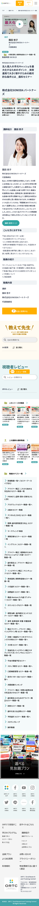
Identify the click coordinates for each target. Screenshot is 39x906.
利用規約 (6, 866)
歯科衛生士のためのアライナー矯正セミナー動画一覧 (18, 699)
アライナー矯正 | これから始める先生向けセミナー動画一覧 (18, 489)
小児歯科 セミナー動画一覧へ (18, 586)
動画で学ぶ (11, 10)
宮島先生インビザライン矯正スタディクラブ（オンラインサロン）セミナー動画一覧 (18, 653)
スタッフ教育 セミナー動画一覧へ (19, 666)
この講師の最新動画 (16, 440)
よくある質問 (7, 858)
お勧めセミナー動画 (15, 510)
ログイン (29, 3)
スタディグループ (13, 722)
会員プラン (6, 854)
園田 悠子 (13, 39)
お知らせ (24, 844)
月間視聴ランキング (14, 684)
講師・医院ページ (11, 223)
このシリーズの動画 (16, 403)
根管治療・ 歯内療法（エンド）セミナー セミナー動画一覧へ (18, 614)
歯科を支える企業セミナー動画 (19, 711)
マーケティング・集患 (15, 531)
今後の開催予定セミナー (16, 660)
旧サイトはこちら (27, 824)
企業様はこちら (27, 847)
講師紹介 (25, 832)
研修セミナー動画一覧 (15, 706)
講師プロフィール (27, 836)
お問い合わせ (25, 854)
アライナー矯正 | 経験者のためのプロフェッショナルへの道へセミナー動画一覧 (18, 555)
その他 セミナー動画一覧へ (17, 645)
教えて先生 (5, 842)
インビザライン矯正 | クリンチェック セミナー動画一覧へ (18, 572)
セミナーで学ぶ (7, 839)
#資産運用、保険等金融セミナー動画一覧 (21, 54)
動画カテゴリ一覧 (16, 473)
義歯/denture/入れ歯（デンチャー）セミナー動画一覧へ (17, 598)
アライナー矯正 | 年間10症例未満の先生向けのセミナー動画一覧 (18, 691)
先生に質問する (22, 311)
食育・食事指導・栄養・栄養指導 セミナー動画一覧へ (17, 622)
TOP (3, 10)
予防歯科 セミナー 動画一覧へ (18, 716)
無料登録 (20, 3)
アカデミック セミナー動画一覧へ (19, 504)
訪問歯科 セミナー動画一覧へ (18, 592)
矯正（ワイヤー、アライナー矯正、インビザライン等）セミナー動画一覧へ (18, 630)
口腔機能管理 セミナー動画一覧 (19, 671)
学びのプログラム (9, 832)
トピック (24, 841)
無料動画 (11, 727)
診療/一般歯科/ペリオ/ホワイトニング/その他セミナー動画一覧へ (18, 638)
